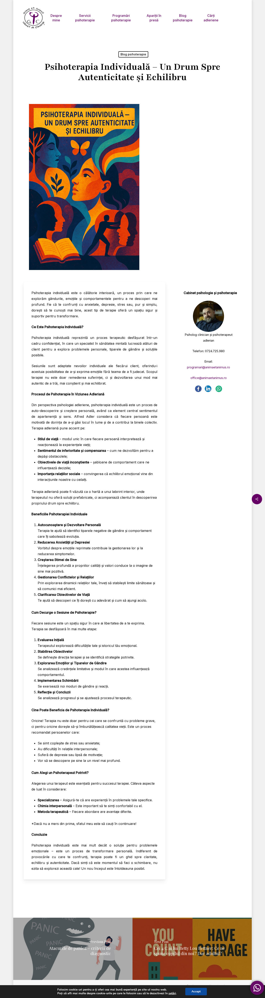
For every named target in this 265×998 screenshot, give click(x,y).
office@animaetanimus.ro (208, 378)
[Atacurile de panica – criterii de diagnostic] (72, 949)
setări (172, 993)
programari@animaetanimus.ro (208, 367)
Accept (196, 991)
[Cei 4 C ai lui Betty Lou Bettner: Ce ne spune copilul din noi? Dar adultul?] (192, 949)
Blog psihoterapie (133, 54)
